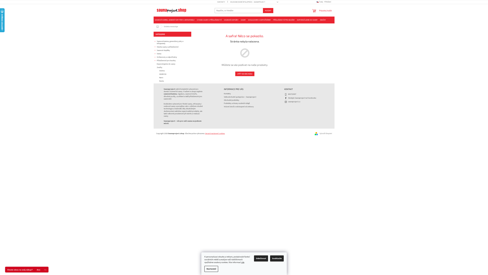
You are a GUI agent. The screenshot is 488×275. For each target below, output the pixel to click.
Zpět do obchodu (244, 74)
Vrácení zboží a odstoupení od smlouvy (239, 106)
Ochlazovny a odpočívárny (167, 57)
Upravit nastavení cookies (215, 133)
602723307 (292, 94)
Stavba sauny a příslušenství (167, 47)
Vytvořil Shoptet (326, 133)
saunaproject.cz (294, 101)
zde (242, 262)
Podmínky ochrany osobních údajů (237, 103)
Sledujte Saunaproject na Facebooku (302, 98)
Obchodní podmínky (231, 100)
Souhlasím (277, 258)
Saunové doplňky (163, 50)
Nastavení (211, 268)
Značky (159, 67)
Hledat (268, 10)
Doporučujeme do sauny (166, 64)
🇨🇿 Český (320, 2)
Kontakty (221, 2)
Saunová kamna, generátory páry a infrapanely (170, 42)
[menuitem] (175, 20)
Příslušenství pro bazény (166, 60)
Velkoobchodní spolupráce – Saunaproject (247, 2)
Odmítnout (261, 258)
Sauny (159, 53)
